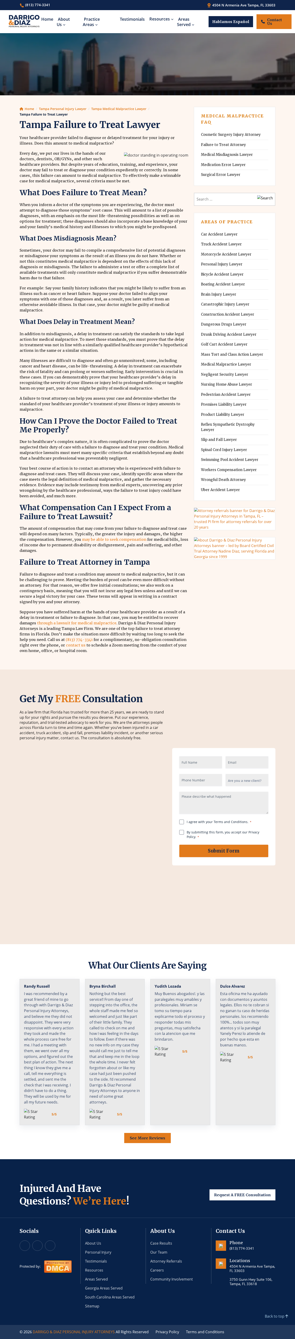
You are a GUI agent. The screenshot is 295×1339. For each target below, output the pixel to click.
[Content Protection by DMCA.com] (58, 1266)
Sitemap (92, 1306)
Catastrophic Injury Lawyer (225, 304)
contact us (76, 645)
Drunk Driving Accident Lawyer (229, 334)
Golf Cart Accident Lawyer (224, 344)
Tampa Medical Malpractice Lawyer (118, 109)
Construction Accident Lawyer (227, 314)
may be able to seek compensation (114, 539)
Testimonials (132, 19)
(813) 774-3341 (37, 5)
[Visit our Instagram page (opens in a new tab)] (37, 1245)
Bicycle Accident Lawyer (222, 274)
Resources (159, 19)
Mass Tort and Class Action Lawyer (232, 354)
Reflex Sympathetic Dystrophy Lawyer (228, 427)
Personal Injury (98, 1252)
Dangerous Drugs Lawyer (223, 324)
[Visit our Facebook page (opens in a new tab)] (25, 1245)
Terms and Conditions (205, 1331)
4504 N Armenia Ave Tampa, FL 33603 (243, 5)
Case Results (161, 1243)
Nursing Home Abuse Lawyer (226, 384)
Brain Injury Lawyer (218, 294)
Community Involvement (171, 1279)
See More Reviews (147, 1138)
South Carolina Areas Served (110, 1297)
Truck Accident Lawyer (221, 244)
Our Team (158, 1252)
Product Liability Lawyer (222, 414)
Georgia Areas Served (104, 1288)
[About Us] (234, 547)
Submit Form (223, 851)
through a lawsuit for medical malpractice (76, 623)
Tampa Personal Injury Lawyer (62, 109)
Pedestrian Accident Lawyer (226, 394)
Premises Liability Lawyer (224, 404)
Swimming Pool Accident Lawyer (229, 459)
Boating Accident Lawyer (223, 284)
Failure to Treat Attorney (223, 145)
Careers (157, 1270)
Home (47, 19)
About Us (63, 21)
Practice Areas (91, 21)
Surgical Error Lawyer (220, 174)
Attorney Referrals (166, 1261)
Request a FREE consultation (242, 1194)
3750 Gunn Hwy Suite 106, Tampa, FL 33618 (251, 1281)
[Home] (24, 21)
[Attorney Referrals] (234, 518)
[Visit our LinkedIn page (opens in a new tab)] (50, 1245)
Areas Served (184, 21)
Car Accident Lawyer (219, 234)
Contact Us (274, 21)
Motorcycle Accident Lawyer (226, 254)
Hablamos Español (230, 21)
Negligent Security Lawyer (224, 374)
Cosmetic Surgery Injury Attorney (231, 134)
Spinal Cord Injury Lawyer (224, 450)
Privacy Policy (167, 1331)
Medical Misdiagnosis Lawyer (227, 154)
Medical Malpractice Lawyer (226, 364)
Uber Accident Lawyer (220, 490)
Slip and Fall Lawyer (219, 439)
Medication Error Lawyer (223, 165)
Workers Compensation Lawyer (229, 470)
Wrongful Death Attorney (223, 479)
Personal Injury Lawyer (221, 264)
